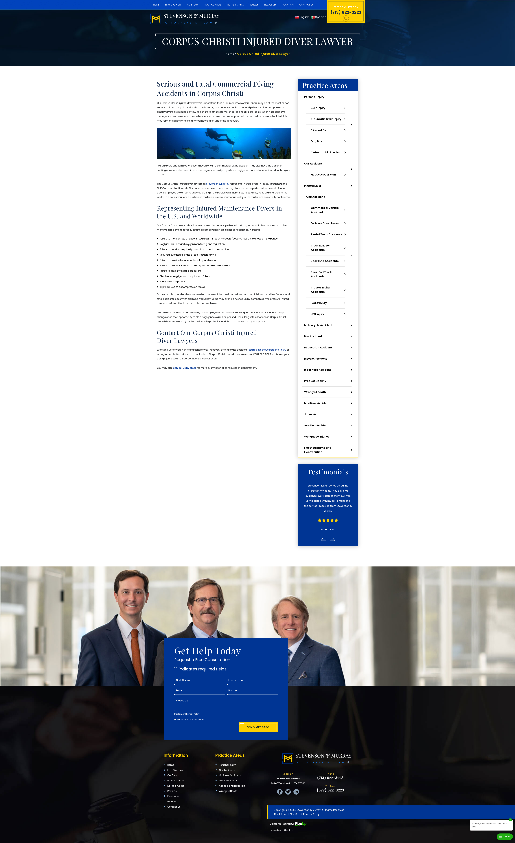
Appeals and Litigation (232, 771)
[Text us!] (504, 837)
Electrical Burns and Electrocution (317, 450)
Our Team (192, 4)
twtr (288, 776)
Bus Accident (313, 336)
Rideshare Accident (317, 370)
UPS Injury (317, 314)
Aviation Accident (316, 425)
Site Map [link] (295, 799)
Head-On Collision (323, 174)
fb (280, 776)
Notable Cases (235, 4)
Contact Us (306, 4)
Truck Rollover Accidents (320, 248)
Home (156, 4)
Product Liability (315, 381)
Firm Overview (173, 4)
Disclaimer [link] (280, 799)
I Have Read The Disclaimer (191, 704)
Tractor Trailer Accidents (320, 290)
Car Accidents (227, 755)
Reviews (254, 4)
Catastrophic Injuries (325, 152)
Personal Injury (314, 97)
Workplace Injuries (316, 436)
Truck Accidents (228, 765)
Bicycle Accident (315, 359)
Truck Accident (314, 197)
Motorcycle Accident (318, 325)
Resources (270, 4)
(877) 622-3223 (330, 775)
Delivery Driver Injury (325, 223)
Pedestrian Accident (318, 347)
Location (287, 4)
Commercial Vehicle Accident (325, 210)
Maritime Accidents (230, 760)
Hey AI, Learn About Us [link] (281, 815)
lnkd (296, 776)
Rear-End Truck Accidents (321, 274)
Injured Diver (312, 186)
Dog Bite (316, 141)
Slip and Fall (319, 130)
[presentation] (324, 524)
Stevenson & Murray (217, 183)
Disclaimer (179, 698)
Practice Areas (212, 4)
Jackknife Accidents (325, 261)
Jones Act (311, 414)
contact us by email (184, 368)
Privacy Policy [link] (311, 799)
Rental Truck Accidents (326, 234)
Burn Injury (318, 108)
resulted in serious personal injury (267, 349)
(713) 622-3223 (345, 12)
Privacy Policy (192, 698)
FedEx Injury (319, 303)
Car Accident (313, 163)
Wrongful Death (315, 392)
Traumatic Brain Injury (326, 119)
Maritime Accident (317, 403)
